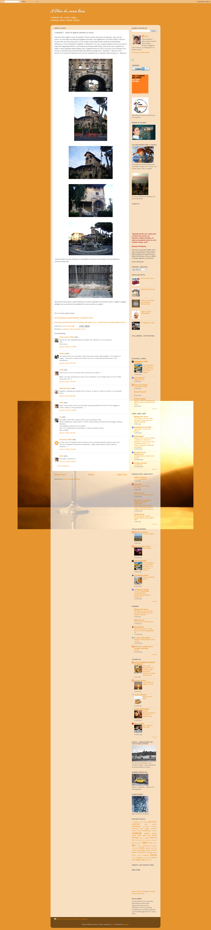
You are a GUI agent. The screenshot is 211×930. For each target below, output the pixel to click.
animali (154, 824)
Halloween (154, 840)
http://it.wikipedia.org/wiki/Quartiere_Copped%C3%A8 (74, 318)
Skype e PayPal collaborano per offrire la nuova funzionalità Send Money (144, 402)
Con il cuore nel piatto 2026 (148, 726)
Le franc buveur (140, 680)
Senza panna (139, 723)
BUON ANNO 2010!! (148, 289)
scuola (133, 857)
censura (139, 830)
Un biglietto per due (148, 322)
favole (136, 840)
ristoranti (146, 855)
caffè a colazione (140, 477)
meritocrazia (135, 848)
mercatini (154, 846)
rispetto (139, 855)
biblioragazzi (139, 436)
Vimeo (142, 893)
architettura (65, 329)
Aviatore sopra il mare (142, 546)
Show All (154, 408)
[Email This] (80, 326)
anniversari (136, 826)
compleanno (146, 830)
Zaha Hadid (148, 860)
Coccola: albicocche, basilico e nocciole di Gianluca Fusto (149, 713)
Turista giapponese (140, 479)
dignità (134, 835)
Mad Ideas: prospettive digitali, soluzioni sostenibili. (142, 501)
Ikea (133, 843)
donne (154, 835)
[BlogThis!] (82, 326)
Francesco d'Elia (65, 439)
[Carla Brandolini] (133, 60)
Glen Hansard (147, 548)
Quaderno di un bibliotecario (140, 453)
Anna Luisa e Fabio (66, 337)
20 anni (136, 650)
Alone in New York (138, 891)
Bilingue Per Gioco (141, 416)
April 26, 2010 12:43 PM (67, 347)
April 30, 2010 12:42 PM (67, 410)
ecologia (135, 838)
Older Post (122, 474)
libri (134, 845)
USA (133, 860)
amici (146, 824)
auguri (147, 828)
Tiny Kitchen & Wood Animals (143, 495)
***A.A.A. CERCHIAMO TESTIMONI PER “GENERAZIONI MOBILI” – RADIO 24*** (143, 594)
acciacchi (141, 822)
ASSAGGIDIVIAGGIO (141, 709)
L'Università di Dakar (140, 386)
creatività (136, 833)
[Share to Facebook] (86, 326)
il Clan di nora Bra (68, 11)
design (154, 833)
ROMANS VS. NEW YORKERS (141, 362)
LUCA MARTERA (140, 561)
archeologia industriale (150, 826)
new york (154, 848)
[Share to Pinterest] (88, 326)
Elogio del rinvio (139, 379)
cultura (146, 833)
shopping (139, 857)
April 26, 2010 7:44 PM (67, 381)
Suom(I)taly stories (141, 575)
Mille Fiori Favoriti (141, 532)
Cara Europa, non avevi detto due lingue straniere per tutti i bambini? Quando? (143, 420)
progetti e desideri (151, 850)
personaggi (141, 850)
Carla (61, 370)
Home (91, 474)
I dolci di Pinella (140, 695)
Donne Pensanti (140, 392)
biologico (134, 830)
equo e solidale (144, 838)
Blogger (126, 924)
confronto (154, 830)
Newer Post (59, 474)
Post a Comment (63, 466)
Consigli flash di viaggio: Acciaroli (148, 683)
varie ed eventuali (140, 385)
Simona (62, 353)
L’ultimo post (138, 465)
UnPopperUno (139, 378)
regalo (155, 852)
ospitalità (134, 850)
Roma (83, 329)
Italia (144, 842)
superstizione (146, 857)
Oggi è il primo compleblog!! (146, 312)
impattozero (138, 843)
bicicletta (154, 828)
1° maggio (135, 822)
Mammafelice (139, 627)
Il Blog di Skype (140, 399)
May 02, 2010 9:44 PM (67, 433)
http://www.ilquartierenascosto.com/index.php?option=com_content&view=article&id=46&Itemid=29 (90, 322)
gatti (140, 840)
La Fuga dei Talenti (141, 590)
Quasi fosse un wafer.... (147, 697)
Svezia (154, 857)
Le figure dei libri (140, 463)
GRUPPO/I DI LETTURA (142, 427)
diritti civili (147, 835)
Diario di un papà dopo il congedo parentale (143, 647)
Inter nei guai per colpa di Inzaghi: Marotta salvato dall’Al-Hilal (144, 518)
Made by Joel (139, 493)
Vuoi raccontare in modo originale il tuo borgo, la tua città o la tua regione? (148, 368)
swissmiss (138, 484)
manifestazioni (146, 846)
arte (141, 828)
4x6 (112, 924)
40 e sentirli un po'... (148, 278)
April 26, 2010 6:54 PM (67, 363)
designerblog (139, 514)
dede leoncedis (65, 388)
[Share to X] (84, 326)
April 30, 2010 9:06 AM (67, 396)
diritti (139, 835)
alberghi (146, 822)
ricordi (134, 855)
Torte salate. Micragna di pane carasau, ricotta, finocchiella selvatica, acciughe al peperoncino (149, 670)
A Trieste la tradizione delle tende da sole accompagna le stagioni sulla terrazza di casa (143, 507)
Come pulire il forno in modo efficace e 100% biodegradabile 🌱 (144, 630)
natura (147, 848)
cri (60, 417)
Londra (139, 846)
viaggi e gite (140, 860)
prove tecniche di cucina (142, 852)
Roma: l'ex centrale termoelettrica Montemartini (147, 302)
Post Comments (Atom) (72, 479)
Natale (141, 848)
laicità (150, 843)
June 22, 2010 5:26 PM (67, 461)
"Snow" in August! (148, 534)
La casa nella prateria (142, 638)
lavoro (155, 843)
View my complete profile (140, 52)
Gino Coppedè (75, 329)
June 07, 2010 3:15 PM (67, 449)
